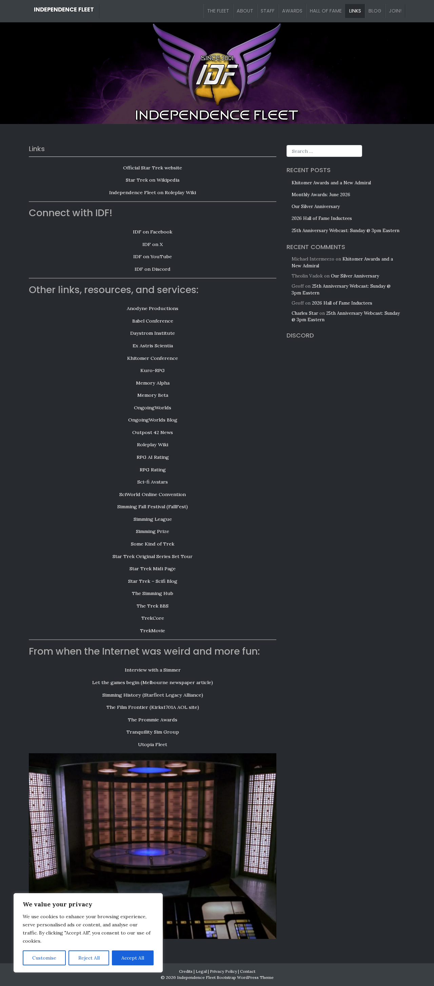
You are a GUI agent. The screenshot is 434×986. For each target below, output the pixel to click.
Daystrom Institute (152, 333)
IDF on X (152, 244)
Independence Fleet (64, 9)
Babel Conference (152, 321)
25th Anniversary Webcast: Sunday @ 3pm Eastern (345, 230)
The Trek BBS (153, 606)
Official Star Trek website (152, 168)
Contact (247, 971)
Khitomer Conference (152, 358)
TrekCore (152, 618)
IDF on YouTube (152, 256)
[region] (88, 932)
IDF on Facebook (152, 232)
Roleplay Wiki (152, 444)
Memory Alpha (153, 383)
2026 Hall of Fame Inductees (322, 218)
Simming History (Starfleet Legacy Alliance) (152, 695)
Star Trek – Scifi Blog (152, 581)
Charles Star (305, 313)
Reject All (89, 958)
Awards (292, 10)
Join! (395, 10)
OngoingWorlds (152, 408)
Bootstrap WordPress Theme (245, 977)
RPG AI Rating (153, 457)
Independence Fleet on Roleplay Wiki (152, 192)
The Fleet (218, 10)
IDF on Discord (153, 269)
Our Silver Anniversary (316, 206)
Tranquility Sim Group (152, 732)
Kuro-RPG (152, 370)
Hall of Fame (326, 10)
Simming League (153, 519)
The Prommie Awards (152, 720)
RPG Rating (153, 470)
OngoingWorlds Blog (152, 420)
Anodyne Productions (152, 308)
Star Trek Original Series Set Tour (153, 556)
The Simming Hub (152, 593)
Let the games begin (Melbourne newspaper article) (152, 682)
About (245, 10)
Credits (186, 971)
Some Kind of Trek (152, 544)
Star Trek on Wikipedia (152, 180)
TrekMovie (152, 631)
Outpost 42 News (152, 432)
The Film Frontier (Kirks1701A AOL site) (152, 707)
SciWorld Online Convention (152, 494)
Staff (268, 10)
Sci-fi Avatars (152, 482)
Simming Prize (152, 531)
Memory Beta (152, 395)
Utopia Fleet (152, 744)
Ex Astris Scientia (153, 346)
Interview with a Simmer (153, 670)
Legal (201, 971)
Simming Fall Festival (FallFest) (152, 507)
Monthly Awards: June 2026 (321, 195)
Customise (44, 958)
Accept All (132, 958)
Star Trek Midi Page (153, 569)
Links (355, 10)
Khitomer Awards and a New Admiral (331, 183)
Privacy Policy (223, 971)
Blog (375, 10)
